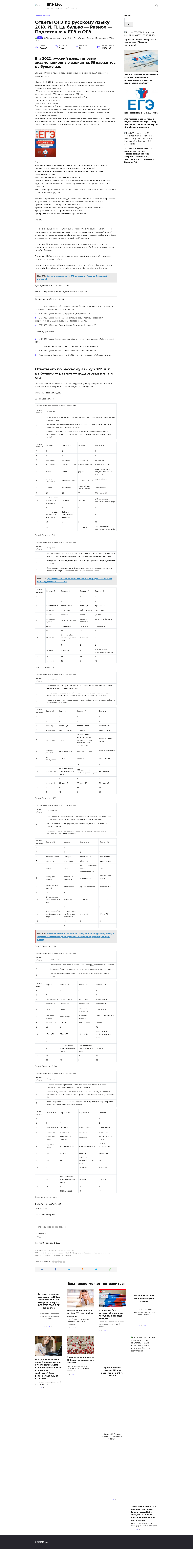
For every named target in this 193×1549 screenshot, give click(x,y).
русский (106, 1253)
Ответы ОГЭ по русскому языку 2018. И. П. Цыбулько (58, 1253)
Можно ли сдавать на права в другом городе (144, 1298)
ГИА (52, 1250)
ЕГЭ (40, 37)
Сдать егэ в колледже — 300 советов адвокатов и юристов (80, 1360)
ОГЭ (64, 1250)
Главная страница (42, 15)
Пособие (87, 1253)
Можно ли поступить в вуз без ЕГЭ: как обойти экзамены (80, 1313)
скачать (39, 1256)
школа (68, 1256)
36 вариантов (42, 1250)
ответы (71, 1250)
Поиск (127, 16)
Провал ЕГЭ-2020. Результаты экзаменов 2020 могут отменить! (140, 42)
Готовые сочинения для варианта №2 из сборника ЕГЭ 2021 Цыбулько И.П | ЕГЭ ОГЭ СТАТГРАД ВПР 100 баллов (49, 1301)
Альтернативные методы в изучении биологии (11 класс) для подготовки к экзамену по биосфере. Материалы (141, 123)
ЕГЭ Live (55, 4)
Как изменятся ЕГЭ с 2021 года (141, 113)
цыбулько (58, 1256)
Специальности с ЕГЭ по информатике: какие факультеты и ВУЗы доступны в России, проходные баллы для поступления (144, 1513)
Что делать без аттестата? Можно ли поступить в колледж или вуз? (111, 1314)
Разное (97, 1253)
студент (48, 1256)
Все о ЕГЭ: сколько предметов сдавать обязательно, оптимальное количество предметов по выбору (141, 79)
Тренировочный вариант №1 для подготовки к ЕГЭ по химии (112, 1371)
